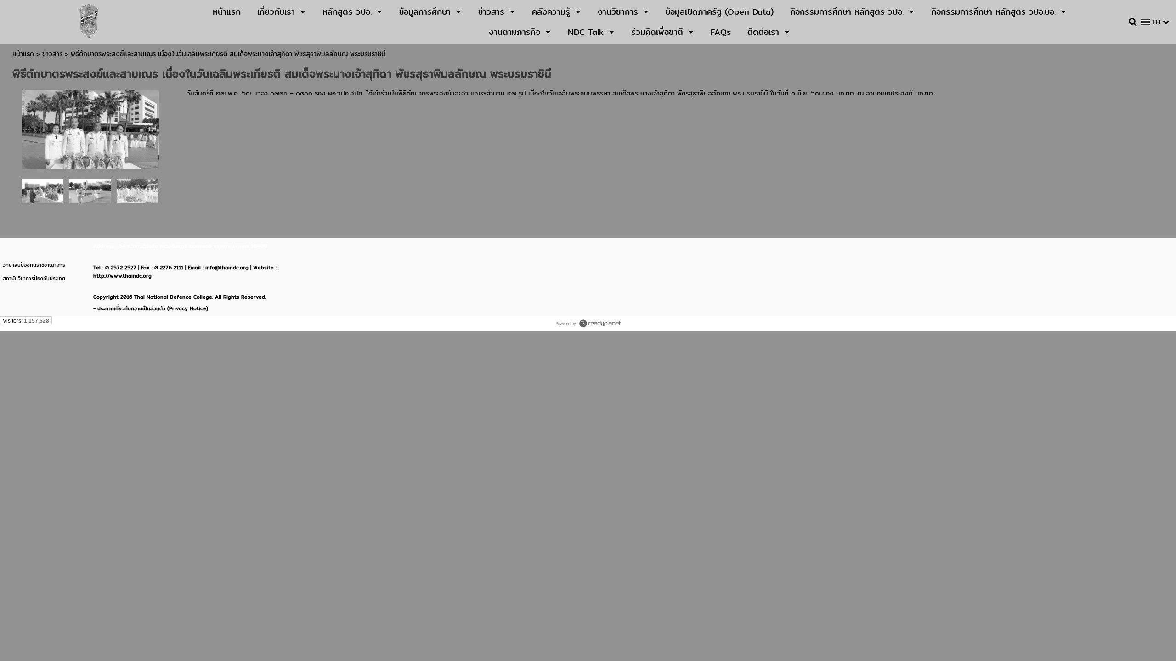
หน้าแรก (23, 54)
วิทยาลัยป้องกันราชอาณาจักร (34, 265)
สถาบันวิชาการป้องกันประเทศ (34, 278)
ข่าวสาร (53, 54)
